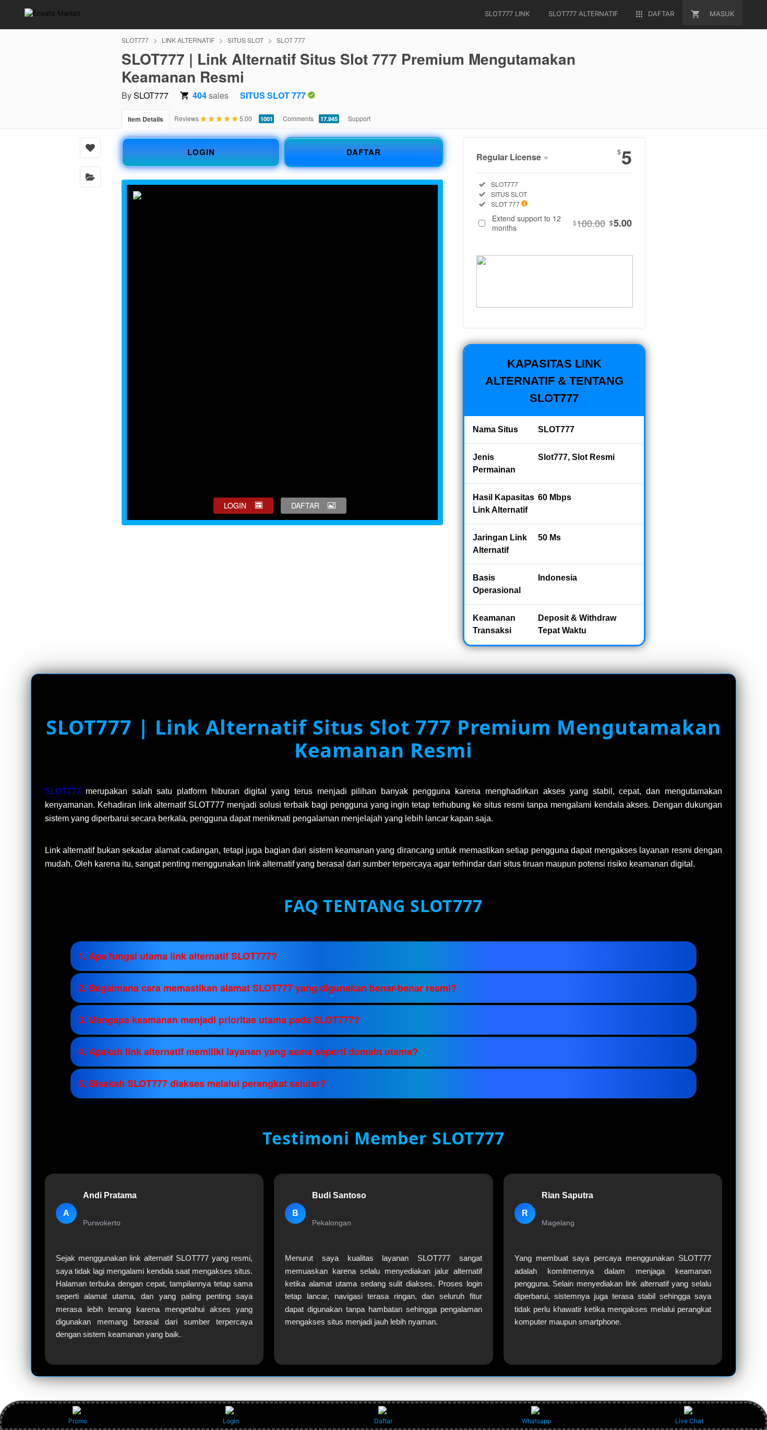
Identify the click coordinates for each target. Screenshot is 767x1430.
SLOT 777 (291, 40)
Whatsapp (536, 1421)
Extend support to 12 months (562, 223)
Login (231, 1421)
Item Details (145, 119)
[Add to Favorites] (90, 147)
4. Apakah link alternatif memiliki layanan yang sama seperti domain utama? (248, 1051)
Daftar (383, 1421)
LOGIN (201, 152)
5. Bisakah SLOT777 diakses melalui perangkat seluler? (202, 1083)
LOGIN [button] (235, 505)
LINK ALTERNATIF (188, 40)
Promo (77, 1421)
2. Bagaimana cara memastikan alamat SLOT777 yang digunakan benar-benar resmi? (267, 988)
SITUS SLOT (245, 40)
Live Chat (689, 1421)
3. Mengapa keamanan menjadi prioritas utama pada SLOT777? (218, 1019)
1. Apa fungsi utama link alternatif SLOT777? (177, 956)
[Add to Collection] (90, 177)
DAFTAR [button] (305, 505)
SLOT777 (135, 40)
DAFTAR (363, 152)
